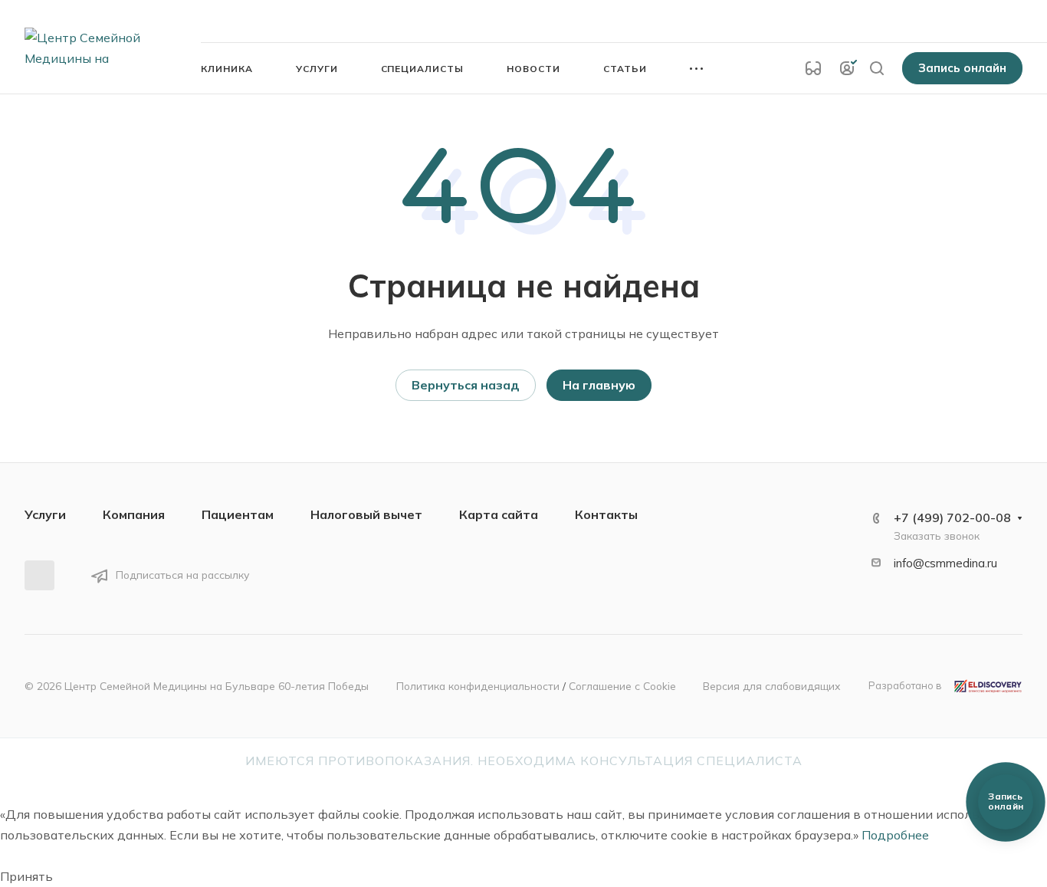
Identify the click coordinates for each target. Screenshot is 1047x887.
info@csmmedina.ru (945, 563)
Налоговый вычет (366, 514)
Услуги (45, 514)
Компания (134, 514)
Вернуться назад (466, 385)
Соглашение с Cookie (622, 685)
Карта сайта (498, 514)
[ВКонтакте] (39, 575)
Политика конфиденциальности (478, 685)
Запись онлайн (962, 68)
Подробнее (895, 835)
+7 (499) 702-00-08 (852, 20)
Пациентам (238, 514)
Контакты (606, 514)
